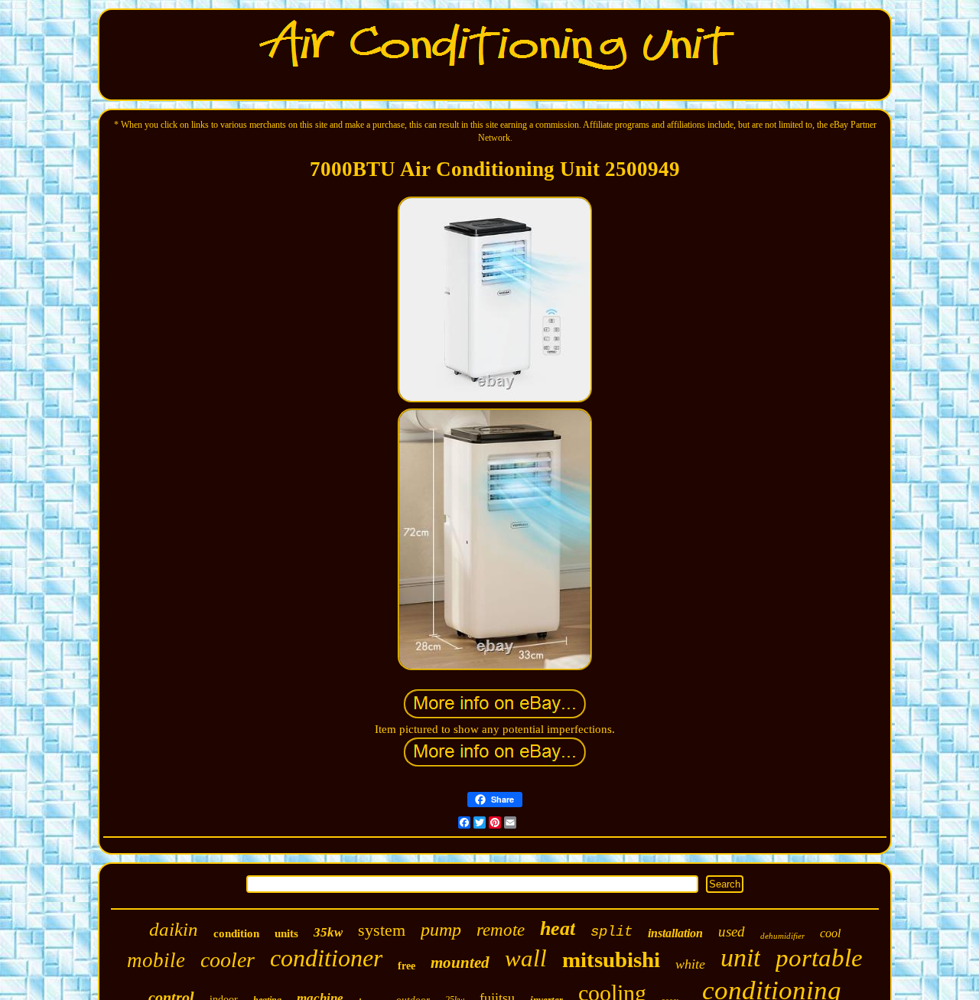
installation (675, 933)
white (690, 964)
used (731, 931)
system (381, 930)
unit (740, 957)
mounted (460, 962)
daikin (173, 929)
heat (557, 928)
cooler (227, 960)
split (611, 931)
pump (441, 930)
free (406, 966)
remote (500, 930)
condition (236, 933)
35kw (328, 932)
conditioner (326, 958)
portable (819, 958)
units (286, 933)
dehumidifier (782, 935)
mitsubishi (611, 959)
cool (830, 933)
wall (526, 958)
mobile (156, 960)
